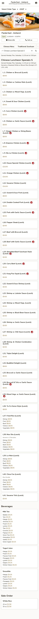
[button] (19, 74)
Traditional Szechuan (26, 47)
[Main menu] (3, 3)
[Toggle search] (36, 51)
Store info (11, 40)
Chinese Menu (9, 47)
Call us (29, 40)
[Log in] (36, 3)
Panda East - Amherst (19, 2)
